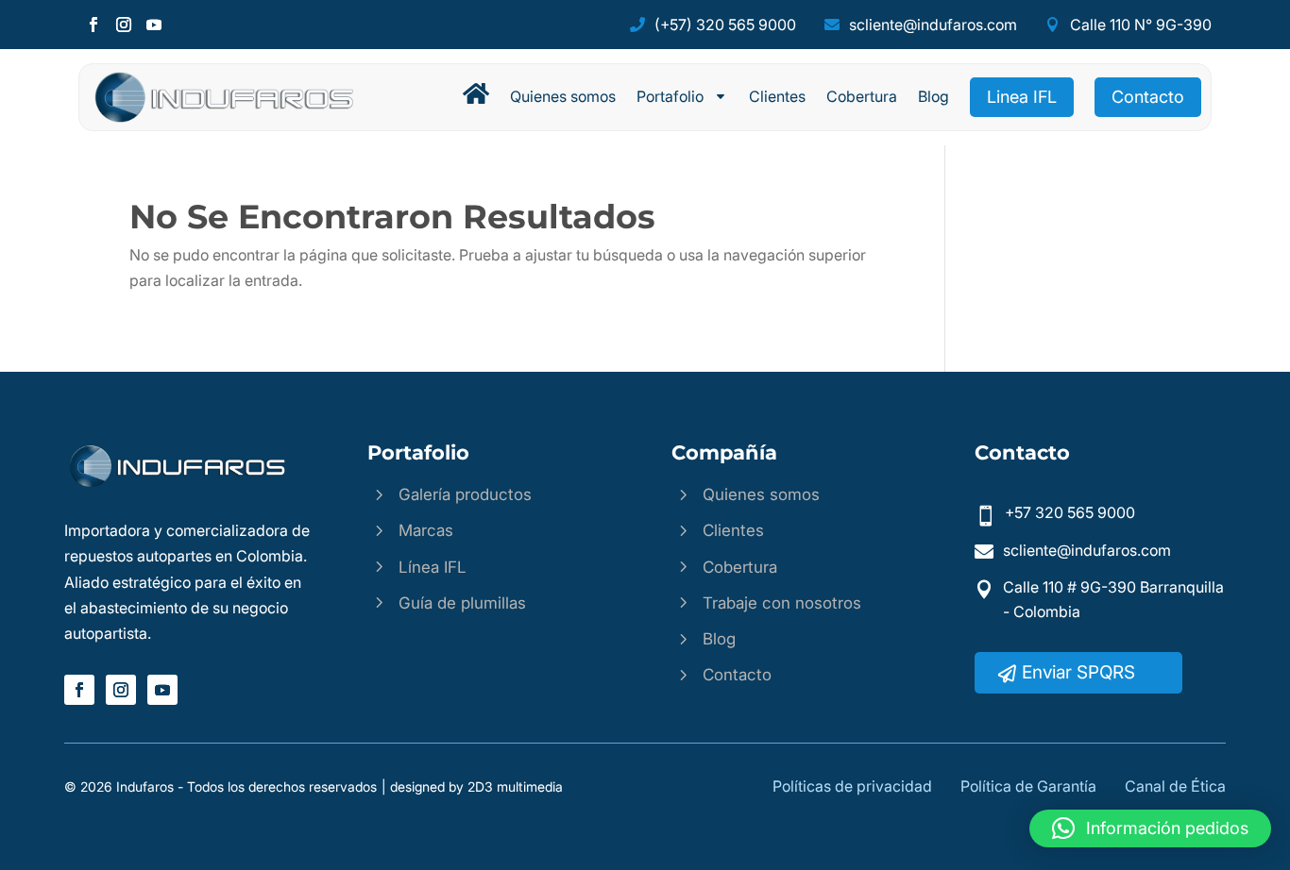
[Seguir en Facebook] (93, 24)
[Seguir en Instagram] (124, 24)
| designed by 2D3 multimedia (472, 786)
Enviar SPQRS (1078, 672)
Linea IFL (1022, 97)
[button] (1150, 828)
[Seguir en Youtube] (154, 24)
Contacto (1148, 97)
